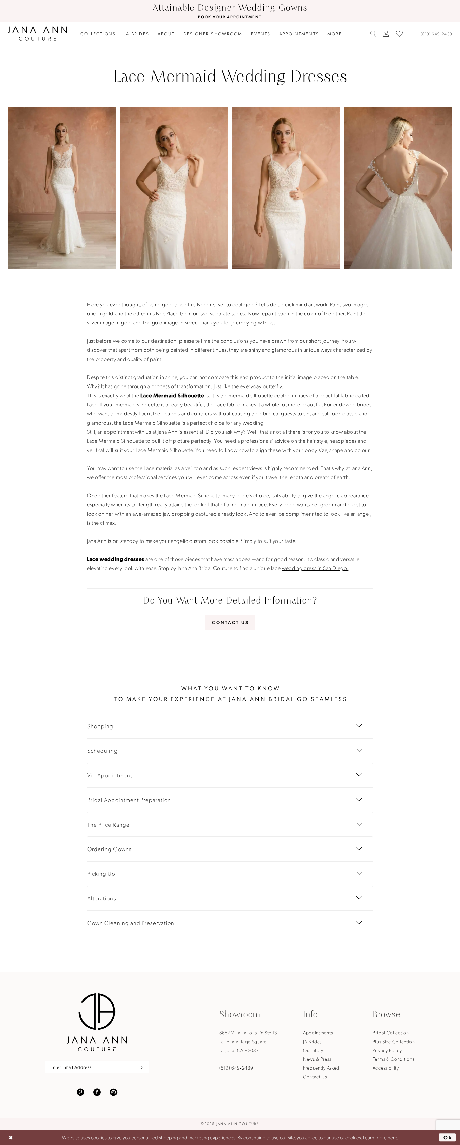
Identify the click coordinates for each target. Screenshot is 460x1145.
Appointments (318, 1032)
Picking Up (101, 873)
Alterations (101, 898)
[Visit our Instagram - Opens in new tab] (113, 1091)
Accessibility (386, 1067)
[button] (386, 34)
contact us (230, 622)
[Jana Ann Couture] (37, 33)
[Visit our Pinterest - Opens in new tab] (80, 1091)
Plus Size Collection (394, 1041)
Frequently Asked (321, 1067)
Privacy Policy (387, 1050)
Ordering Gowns (109, 849)
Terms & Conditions (394, 1059)
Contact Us (315, 1076)
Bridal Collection (391, 1032)
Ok (448, 1137)
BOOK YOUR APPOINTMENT (230, 16)
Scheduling (102, 750)
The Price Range (108, 824)
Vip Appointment (109, 775)
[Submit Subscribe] (136, 1067)
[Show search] (373, 34)
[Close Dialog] (11, 1137)
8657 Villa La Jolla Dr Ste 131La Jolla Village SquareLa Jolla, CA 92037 (249, 1041)
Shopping (100, 726)
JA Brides (312, 1041)
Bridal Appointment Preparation (129, 799)
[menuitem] (98, 33)
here (392, 1137)
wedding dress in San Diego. (315, 567)
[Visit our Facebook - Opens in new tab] (97, 1091)
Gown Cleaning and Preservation (130, 922)
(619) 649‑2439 (236, 1067)
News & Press (317, 1059)
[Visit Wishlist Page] (399, 33)
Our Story (313, 1050)
